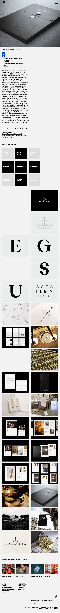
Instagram (22, 584)
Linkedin (21, 589)
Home (3, 49)
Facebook (21, 586)
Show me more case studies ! (15, 559)
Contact (5, 591)
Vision (4, 586)
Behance (21, 587)
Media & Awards (8, 589)
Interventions (7, 587)
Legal (4, 593)
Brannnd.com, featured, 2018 (12, 134)
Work (7, 49)
